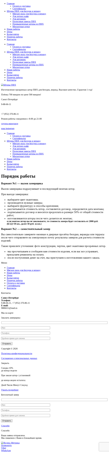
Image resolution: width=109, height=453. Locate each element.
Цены (9, 31)
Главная (10, 3)
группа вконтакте (9, 123)
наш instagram (7, 128)
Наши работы (13, 29)
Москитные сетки (21, 26)
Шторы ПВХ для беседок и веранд (23, 11)
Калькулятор (13, 34)
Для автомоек (19, 19)
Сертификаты (19, 8)
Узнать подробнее (9, 390)
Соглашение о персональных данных (19, 358)
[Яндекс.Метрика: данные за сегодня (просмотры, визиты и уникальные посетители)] (10, 443)
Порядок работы (15, 37)
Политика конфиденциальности (16, 353)
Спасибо (5, 426)
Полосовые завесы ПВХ (24, 21)
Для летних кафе (20, 16)
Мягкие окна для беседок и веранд (29, 14)
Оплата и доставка (21, 6)
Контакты (11, 39)
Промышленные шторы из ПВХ (28, 24)
